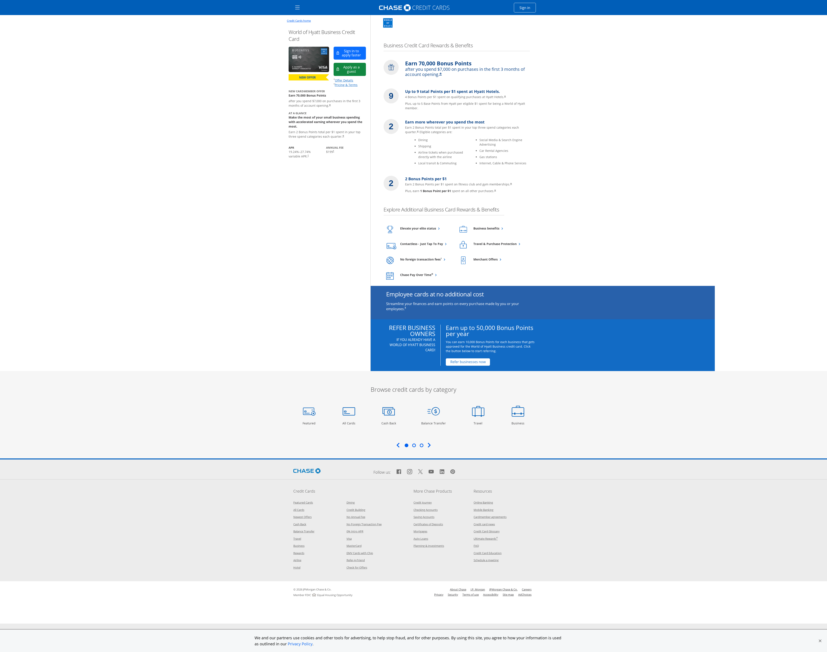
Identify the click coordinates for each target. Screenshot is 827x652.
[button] (820, 641)
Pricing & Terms (346, 85)
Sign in (527, 7)
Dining (351, 502)
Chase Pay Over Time (426, 275)
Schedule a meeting (486, 560)
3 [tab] (421, 445)
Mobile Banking (483, 510)
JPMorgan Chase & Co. (503, 589)
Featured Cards (303, 502)
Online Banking (483, 502)
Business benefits (497, 228)
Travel (480, 423)
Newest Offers (302, 517)
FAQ (476, 546)
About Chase (458, 589)
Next (429, 445)
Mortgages (420, 531)
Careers (527, 589)
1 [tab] (406, 445)
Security (453, 595)
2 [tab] (414, 445)
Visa (349, 539)
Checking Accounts (426, 510)
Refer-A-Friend (356, 560)
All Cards (349, 423)
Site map (508, 595)
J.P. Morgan (478, 589)
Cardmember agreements (490, 517)
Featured (310, 423)
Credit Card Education (488, 553)
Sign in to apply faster (354, 53)
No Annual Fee (356, 517)
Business (518, 423)
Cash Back (388, 423)
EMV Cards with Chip (360, 553)
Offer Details (344, 80)
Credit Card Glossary (487, 531)
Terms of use (470, 595)
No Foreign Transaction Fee (364, 524)
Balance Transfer (433, 423)
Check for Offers (357, 567)
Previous (398, 445)
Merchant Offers (496, 259)
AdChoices (525, 595)
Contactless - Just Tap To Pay (426, 244)
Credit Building (356, 510)
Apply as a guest (354, 69)
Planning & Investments (429, 546)
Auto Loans (421, 539)
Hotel (296, 567)
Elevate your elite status (426, 228)
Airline (297, 560)
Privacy (438, 595)
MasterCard (354, 546)
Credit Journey (423, 502)
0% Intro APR (355, 531)
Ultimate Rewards (486, 539)
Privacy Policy (300, 643)
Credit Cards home (299, 20)
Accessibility (490, 595)
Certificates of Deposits (428, 524)
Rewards (298, 553)
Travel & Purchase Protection (499, 244)
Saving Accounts (424, 517)
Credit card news (484, 524)
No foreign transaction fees (426, 259)
